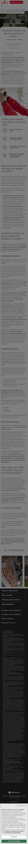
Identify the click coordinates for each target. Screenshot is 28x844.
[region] (14, 823)
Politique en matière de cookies (14, 831)
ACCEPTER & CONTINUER (14, 841)
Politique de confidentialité (13, 832)
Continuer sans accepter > (22, 805)
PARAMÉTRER (14, 836)
